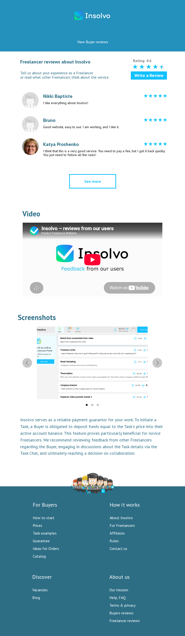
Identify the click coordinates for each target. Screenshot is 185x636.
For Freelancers (122, 525)
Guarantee (41, 540)
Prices (37, 525)
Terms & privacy (122, 605)
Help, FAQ (117, 597)
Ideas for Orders (46, 548)
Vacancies (40, 589)
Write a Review (148, 75)
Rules (114, 540)
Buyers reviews (121, 613)
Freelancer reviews (124, 620)
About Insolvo (121, 517)
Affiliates (117, 533)
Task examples (45, 533)
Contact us (118, 548)
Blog (36, 597)
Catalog (39, 556)
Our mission (118, 589)
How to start (43, 517)
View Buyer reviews (92, 41)
